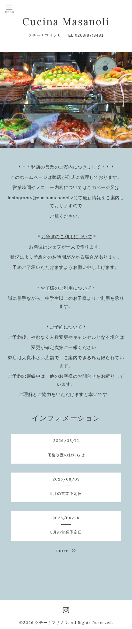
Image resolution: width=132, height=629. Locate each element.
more (64, 550)
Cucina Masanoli (66, 22)
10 (109, 141)
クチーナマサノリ (51, 622)
